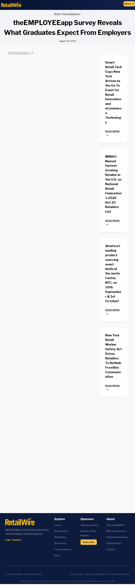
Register (16, 539)
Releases (66, 549)
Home (57, 525)
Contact (110, 549)
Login (8, 539)
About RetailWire (115, 525)
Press (57, 549)
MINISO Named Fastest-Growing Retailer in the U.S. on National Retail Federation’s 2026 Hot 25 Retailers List (113, 184)
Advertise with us (90, 525)
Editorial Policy (114, 543)
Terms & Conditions (95, 574)
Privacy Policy (76, 574)
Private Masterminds (117, 537)
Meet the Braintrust (116, 531)
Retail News (60, 537)
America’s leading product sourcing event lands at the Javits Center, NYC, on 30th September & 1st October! (113, 273)
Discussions (61, 531)
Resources (60, 543)
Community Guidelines (117, 574)
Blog (56, 555)
